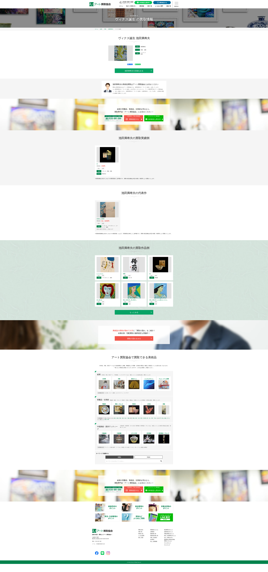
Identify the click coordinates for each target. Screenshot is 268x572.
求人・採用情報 (153, 541)
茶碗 (133, 418)
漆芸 (106, 419)
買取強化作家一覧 (154, 535)
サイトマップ (167, 544)
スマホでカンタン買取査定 (154, 116)
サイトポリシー (167, 542)
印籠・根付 (121, 418)
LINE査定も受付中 (154, 119)
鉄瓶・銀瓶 (116, 418)
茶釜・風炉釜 (143, 418)
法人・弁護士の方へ (168, 537)
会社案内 (152, 539)
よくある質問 (141, 535)
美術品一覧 (140, 533)
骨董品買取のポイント (169, 533)
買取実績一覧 (153, 533)
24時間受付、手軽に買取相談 (133, 116)
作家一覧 (140, 531)
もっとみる (134, 312)
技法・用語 (140, 537)
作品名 (148, 457)
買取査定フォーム (154, 529)
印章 (108, 419)
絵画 (145, 49)
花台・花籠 (127, 418)
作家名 (119, 457)
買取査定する (134, 119)
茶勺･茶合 (161, 418)
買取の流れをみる (134, 338)
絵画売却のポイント (168, 531)
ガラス (168, 418)
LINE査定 (152, 531)
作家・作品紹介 (153, 537)
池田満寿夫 (143, 46)
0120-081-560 (98, 541)
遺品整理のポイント (168, 529)
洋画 (142, 49)
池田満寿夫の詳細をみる (134, 70)
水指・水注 (137, 418)
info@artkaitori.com (100, 543)
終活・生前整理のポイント (170, 535)
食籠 (165, 418)
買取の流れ (140, 529)
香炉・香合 (153, 418)
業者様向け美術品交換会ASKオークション (169, 540)
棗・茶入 (149, 418)
